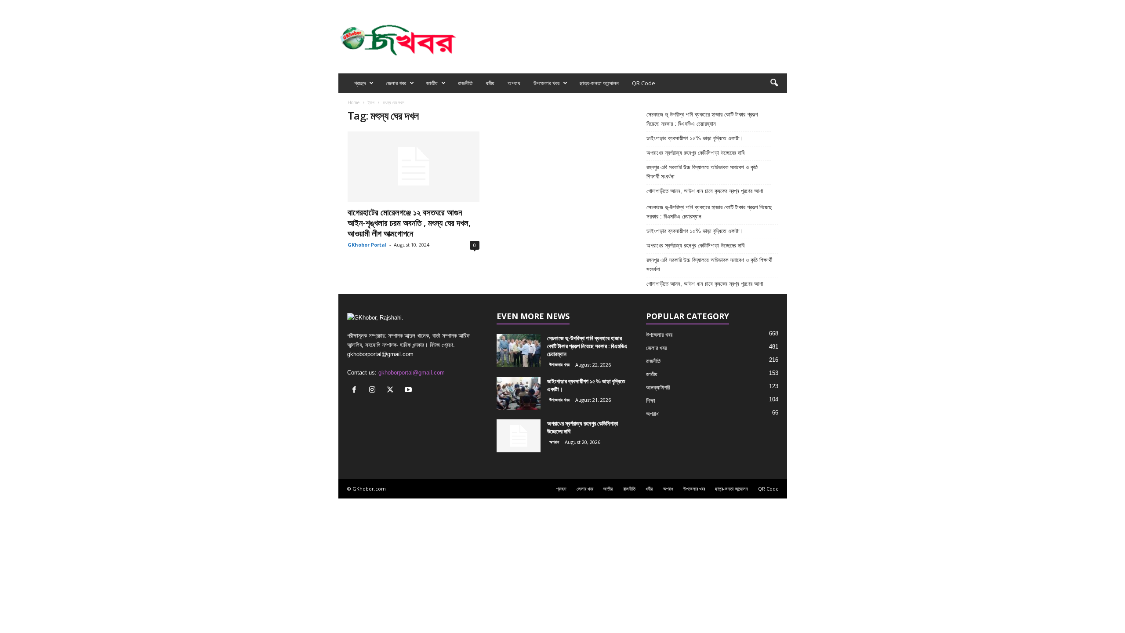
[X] (767, 6)
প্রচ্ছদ (360, 83)
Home (353, 102)
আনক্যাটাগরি (658, 387)
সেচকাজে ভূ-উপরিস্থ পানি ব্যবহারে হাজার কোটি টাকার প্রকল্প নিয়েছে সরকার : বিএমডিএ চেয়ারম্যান (702, 119)
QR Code (643, 83)
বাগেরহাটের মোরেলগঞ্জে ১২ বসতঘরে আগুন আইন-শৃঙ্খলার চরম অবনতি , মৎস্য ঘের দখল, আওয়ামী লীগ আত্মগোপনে (409, 223)
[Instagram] (753, 6)
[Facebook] (739, 6)
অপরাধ (514, 83)
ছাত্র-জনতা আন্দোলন (599, 83)
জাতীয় (432, 83)
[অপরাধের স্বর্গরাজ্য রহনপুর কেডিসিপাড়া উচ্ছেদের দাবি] (519, 435)
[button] (774, 83)
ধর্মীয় (490, 83)
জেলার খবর (396, 83)
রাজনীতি (465, 83)
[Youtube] (780, 6)
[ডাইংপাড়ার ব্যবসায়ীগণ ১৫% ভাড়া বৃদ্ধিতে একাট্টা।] (519, 393)
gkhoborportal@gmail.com (411, 372)
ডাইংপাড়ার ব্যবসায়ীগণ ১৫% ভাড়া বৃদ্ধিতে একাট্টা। (695, 138)
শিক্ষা (650, 400)
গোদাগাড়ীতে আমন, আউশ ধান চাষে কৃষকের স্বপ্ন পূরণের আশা (704, 191)
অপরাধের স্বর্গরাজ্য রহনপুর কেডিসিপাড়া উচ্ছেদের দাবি (696, 152)
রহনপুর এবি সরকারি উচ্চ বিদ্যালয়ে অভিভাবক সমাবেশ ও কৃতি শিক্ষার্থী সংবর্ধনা (702, 172)
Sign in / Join (438, 6)
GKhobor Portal (367, 244)
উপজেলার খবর (546, 83)
